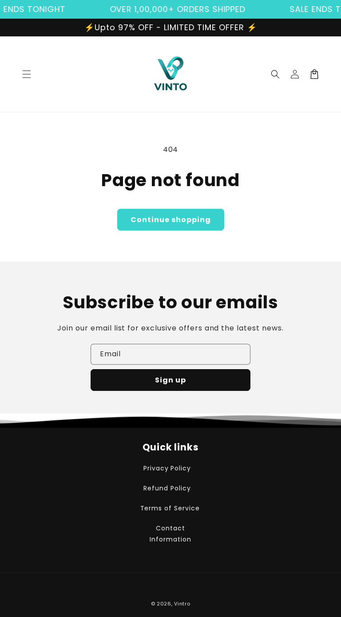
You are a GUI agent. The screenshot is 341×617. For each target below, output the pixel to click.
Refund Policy (166, 488)
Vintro (182, 603)
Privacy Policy (167, 468)
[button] (26, 74)
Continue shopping (171, 220)
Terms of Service (170, 508)
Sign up (170, 380)
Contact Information (170, 534)
